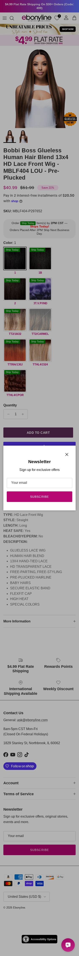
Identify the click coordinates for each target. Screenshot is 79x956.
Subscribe (39, 496)
